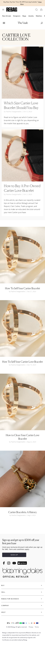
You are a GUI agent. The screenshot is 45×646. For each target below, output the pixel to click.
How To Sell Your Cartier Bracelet (22, 288)
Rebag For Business (10, 599)
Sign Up (14, 555)
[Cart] (41, 9)
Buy (3, 585)
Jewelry (31, 16)
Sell (3, 592)
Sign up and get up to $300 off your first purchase (20, 541)
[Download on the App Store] (22, 563)
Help (3, 612)
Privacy (31, 627)
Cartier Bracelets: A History (22, 512)
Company (5, 605)
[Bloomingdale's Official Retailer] (22, 572)
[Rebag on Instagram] (8, 563)
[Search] (36, 9)
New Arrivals (6, 16)
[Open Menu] (3, 9)
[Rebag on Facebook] (4, 563)
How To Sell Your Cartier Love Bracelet (22, 361)
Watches (39, 16)
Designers (16, 16)
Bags (24, 16)
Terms (37, 627)
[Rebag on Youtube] (14, 563)
